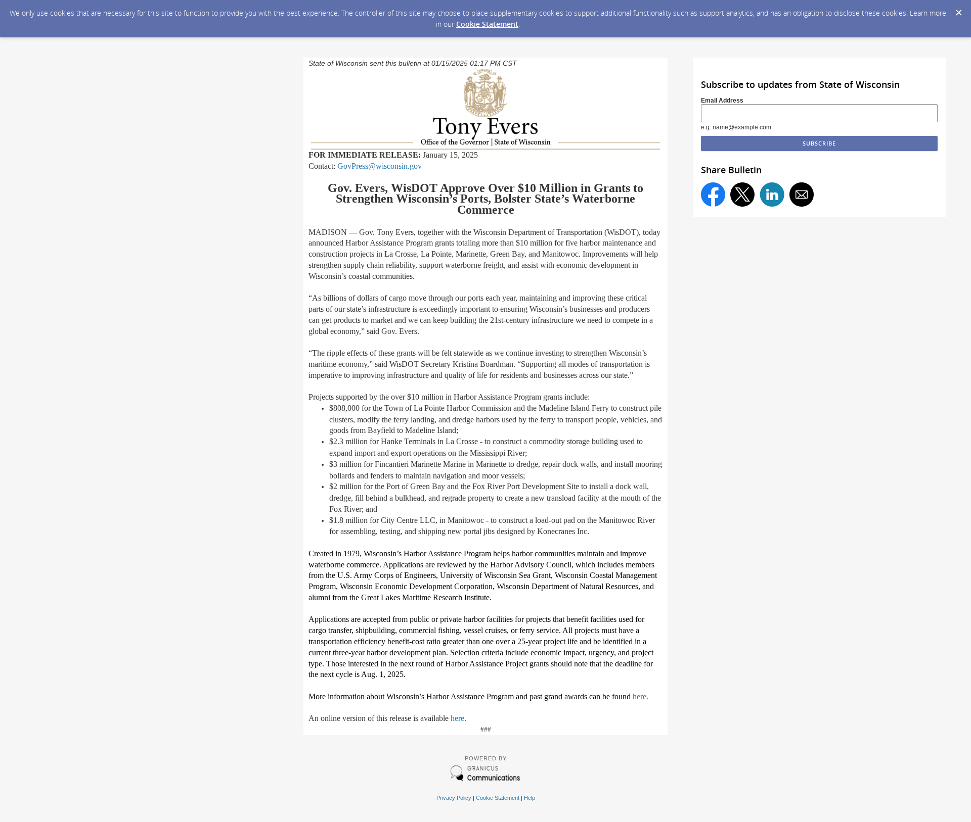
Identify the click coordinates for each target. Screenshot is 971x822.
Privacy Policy (453, 798)
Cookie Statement (487, 24)
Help (529, 798)
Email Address (722, 100)
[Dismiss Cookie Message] (958, 9)
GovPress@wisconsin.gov (379, 166)
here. (640, 696)
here (457, 718)
